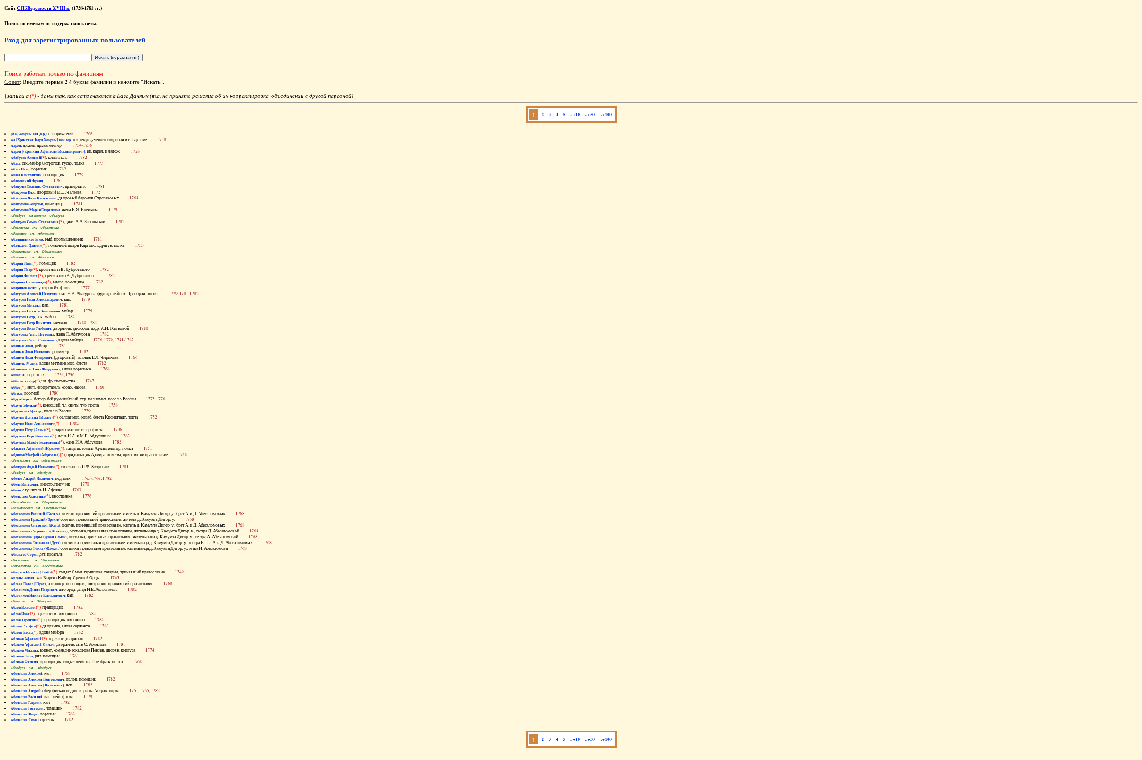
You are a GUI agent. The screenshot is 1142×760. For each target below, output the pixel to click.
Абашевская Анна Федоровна (35, 369)
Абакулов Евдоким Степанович (37, 186)
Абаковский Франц (27, 180)
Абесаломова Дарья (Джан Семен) (39, 537)
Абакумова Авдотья (27, 204)
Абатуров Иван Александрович (36, 299)
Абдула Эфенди (23, 405)
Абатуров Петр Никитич (31, 322)
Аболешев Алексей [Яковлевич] (37, 685)
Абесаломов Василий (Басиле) (35, 513)
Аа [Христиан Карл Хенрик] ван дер (41, 139)
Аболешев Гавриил (26, 702)
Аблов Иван (20, 613)
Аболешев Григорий (27, 708)
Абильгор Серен (24, 554)
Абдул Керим (21, 399)
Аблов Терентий (24, 620)
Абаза (15, 163)
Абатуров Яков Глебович (31, 328)
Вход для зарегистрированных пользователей (74, 40)
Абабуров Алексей (26, 157)
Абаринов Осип (24, 288)
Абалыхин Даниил (26, 245)
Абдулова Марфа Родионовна (35, 442)
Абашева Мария (24, 363)
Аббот (16, 387)
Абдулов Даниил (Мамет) (32, 417)
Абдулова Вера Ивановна (31, 436)
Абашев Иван (22, 346)
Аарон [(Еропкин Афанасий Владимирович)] (48, 151)
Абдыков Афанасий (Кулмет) (35, 448)
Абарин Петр (21, 269)
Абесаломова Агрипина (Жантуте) (39, 531)
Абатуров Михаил (25, 305)
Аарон (16, 145)
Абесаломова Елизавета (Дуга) (36, 542)
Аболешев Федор (24, 714)
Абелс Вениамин (24, 484)
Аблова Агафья (23, 626)
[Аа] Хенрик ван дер (28, 134)
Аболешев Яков (24, 720)
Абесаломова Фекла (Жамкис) (36, 548)
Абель (16, 490)
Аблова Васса (22, 632)
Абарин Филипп (24, 275)
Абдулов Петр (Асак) (28, 429)
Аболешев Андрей (26, 691)
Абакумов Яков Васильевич (34, 198)
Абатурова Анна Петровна (32, 334)
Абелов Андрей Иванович (32, 478)
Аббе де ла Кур (23, 381)
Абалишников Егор (27, 239)
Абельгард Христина (28, 496)
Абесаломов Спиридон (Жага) (35, 525)
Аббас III (18, 375)
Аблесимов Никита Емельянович (38, 595)
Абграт (16, 393)
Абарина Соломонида (28, 282)
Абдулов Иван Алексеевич (32, 423)
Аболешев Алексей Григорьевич (37, 679)
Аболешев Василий (26, 696)
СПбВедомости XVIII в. (43, 8)
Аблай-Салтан (22, 578)
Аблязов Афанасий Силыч (32, 644)
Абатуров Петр (23, 317)
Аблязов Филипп (24, 661)
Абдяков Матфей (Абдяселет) (35, 454)
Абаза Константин (26, 175)
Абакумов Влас (23, 192)
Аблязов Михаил (24, 650)
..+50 (590, 114)
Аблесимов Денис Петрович (34, 589)
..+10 (575, 114)
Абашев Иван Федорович (31, 357)
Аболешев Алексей (26, 673)
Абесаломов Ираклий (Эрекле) (36, 519)
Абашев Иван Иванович (30, 351)
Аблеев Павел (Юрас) (28, 583)
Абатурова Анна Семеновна (34, 340)
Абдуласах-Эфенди (26, 411)
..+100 (606, 114)
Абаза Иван (20, 169)
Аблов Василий (23, 607)
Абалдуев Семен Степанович (35, 221)
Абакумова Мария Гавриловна (35, 209)
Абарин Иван (22, 263)
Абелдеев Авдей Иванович (32, 466)
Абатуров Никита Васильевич (35, 311)
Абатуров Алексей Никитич (34, 293)
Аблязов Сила (22, 656)
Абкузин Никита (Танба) (31, 572)
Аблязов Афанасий (26, 638)
